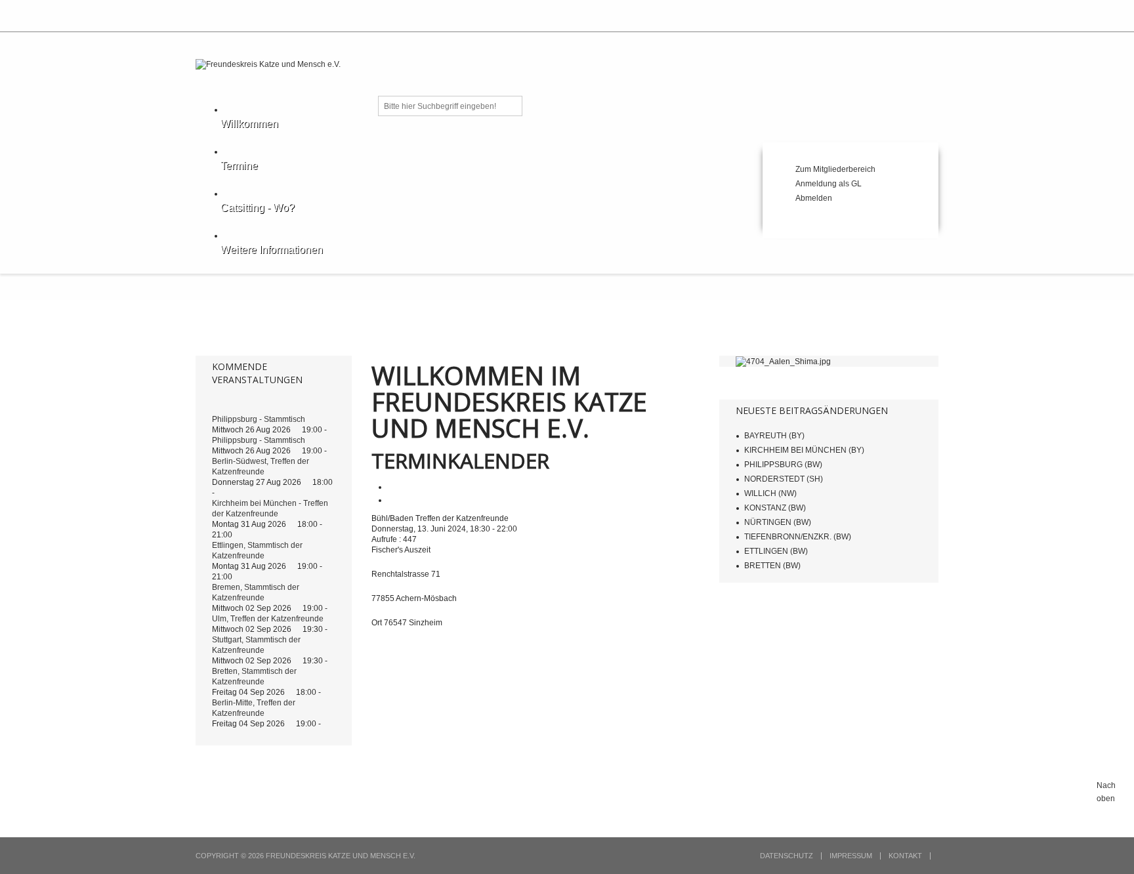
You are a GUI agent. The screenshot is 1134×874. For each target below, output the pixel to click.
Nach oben (1106, 792)
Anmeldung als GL (828, 183)
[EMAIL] (392, 500)
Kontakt (905, 856)
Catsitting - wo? (257, 207)
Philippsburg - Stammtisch (258, 419)
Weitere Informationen (271, 249)
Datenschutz (786, 856)
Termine (239, 165)
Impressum (851, 856)
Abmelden (813, 198)
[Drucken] (392, 486)
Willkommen (249, 123)
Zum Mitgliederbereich (835, 169)
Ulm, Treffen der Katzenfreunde (268, 618)
